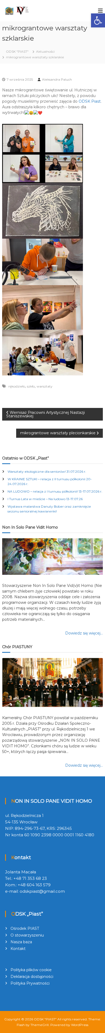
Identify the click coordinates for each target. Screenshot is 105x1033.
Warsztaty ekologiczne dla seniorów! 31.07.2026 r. (47, 471)
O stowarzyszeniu (27, 935)
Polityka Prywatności (30, 983)
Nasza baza (21, 941)
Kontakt (18, 948)
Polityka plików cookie (31, 969)
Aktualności (45, 51)
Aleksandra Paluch (57, 79)
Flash (21, 1025)
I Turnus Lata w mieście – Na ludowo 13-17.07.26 (45, 499)
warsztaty (44, 386)
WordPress (79, 1025)
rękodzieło (16, 386)
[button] (98, 20)
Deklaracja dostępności (31, 976)
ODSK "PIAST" (45, 1019)
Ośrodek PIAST (24, 928)
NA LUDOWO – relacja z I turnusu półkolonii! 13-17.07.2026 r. (55, 491)
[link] (90, 101)
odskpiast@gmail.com (42, 891)
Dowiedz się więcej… (84, 633)
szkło (31, 386)
